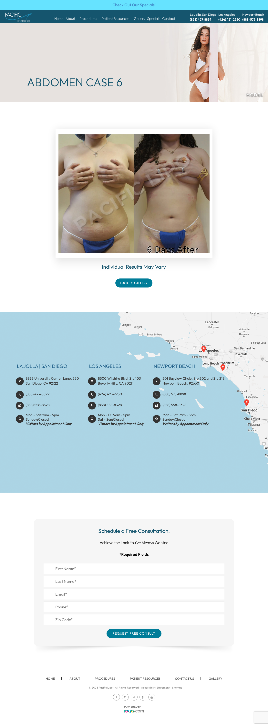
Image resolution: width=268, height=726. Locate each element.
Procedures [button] (88, 18)
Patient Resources (145, 679)
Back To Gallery (134, 283)
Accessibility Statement (155, 687)
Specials (153, 18)
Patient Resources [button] (115, 18)
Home (59, 18)
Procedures (105, 679)
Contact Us (184, 679)
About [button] (70, 18)
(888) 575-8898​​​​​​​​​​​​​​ (174, 394)
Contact (168, 18)
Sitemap (177, 687)
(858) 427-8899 (37, 394)
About (74, 679)
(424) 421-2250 (110, 394)
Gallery (139, 18)
